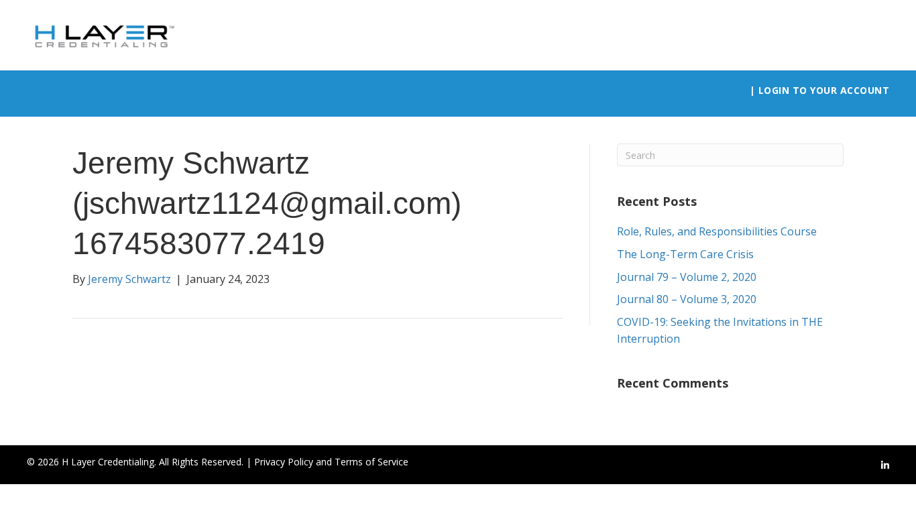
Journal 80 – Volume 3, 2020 (686, 299)
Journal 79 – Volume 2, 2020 (686, 277)
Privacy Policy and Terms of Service (331, 461)
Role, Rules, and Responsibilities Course (717, 231)
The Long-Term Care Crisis (685, 254)
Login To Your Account (824, 90)
